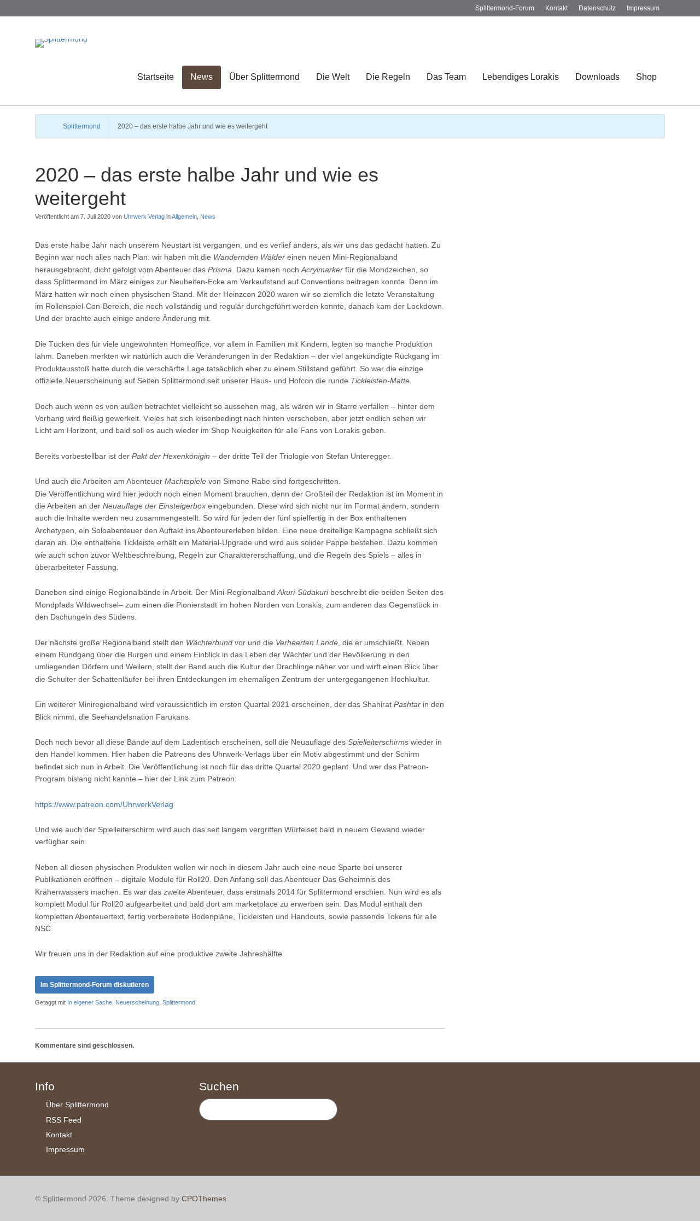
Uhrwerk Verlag (144, 216)
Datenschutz (597, 8)
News (201, 76)
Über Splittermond (264, 76)
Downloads (597, 76)
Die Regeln (388, 76)
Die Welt (332, 76)
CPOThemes (204, 1198)
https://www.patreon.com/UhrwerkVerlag (104, 804)
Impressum (643, 8)
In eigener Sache (89, 1002)
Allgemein (184, 216)
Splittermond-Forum (504, 8)
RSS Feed (63, 1119)
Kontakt (556, 8)
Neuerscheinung (137, 1002)
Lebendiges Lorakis (520, 76)
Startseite (155, 76)
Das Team (446, 76)
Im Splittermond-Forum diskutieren (94, 985)
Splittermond (82, 126)
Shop (646, 76)
